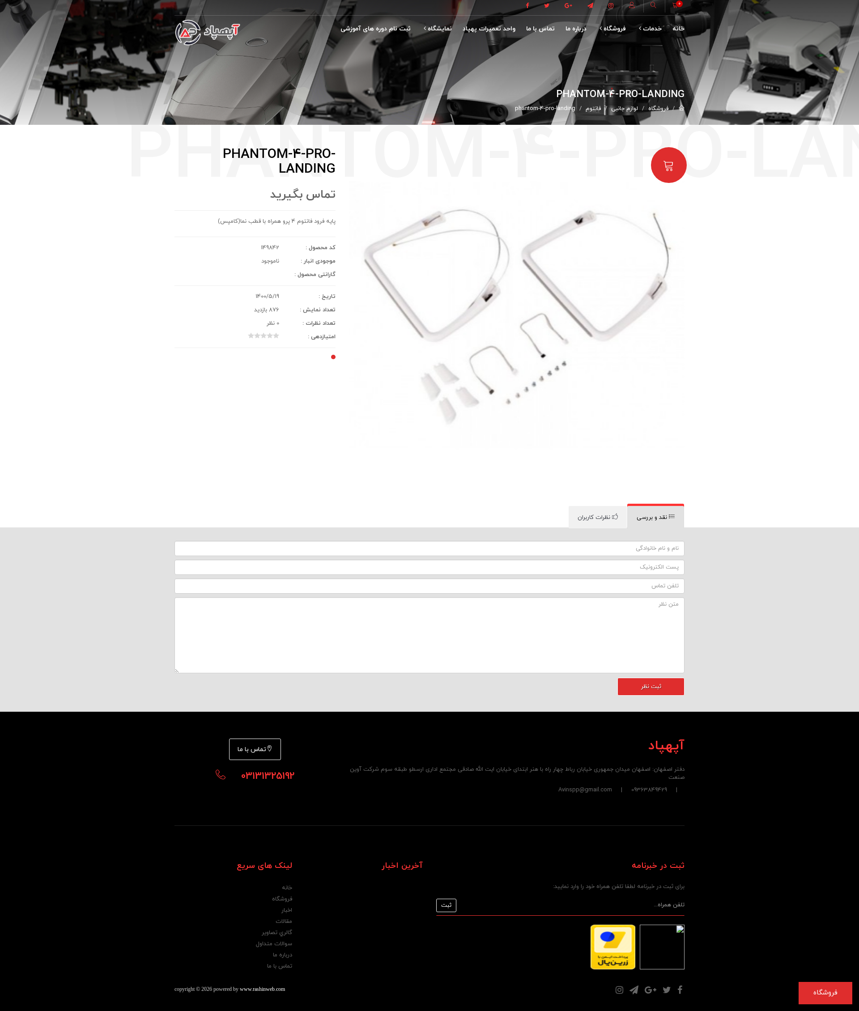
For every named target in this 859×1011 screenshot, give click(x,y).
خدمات (651, 29)
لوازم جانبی (624, 109)
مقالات (284, 922)
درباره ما (576, 29)
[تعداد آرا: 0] (251, 335)
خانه (678, 29)
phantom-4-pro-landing (545, 109)
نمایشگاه (439, 29)
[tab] (655, 517)
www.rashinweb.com (262, 989)
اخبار (286, 910)
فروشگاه (614, 29)
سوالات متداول (274, 944)
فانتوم (593, 109)
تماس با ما (540, 29)
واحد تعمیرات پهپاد (489, 29)
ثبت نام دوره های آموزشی (375, 29)
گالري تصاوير (277, 933)
